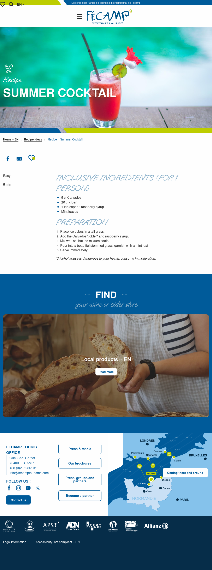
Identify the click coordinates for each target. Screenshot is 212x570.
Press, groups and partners (79, 479)
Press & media (80, 448)
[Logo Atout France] (93, 525)
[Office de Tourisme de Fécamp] (109, 16)
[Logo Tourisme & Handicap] (29, 525)
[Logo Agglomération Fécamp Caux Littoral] (131, 525)
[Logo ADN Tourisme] (73, 525)
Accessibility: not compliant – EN (57, 541)
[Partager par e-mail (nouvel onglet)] (19, 158)
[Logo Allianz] (156, 525)
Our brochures (79, 463)
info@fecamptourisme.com (29, 472)
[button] (11, 4)
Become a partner (80, 495)
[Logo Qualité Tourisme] (9, 525)
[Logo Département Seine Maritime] (113, 525)
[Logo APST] (51, 525)
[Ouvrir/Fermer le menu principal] (80, 16)
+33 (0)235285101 (23, 467)
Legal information (14, 541)
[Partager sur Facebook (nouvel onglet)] (7, 158)
